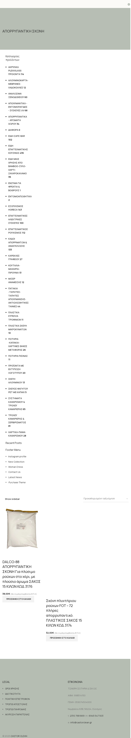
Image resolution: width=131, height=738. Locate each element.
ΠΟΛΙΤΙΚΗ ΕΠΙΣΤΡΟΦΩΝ (17, 698)
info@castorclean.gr (81, 722)
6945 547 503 (96, 715)
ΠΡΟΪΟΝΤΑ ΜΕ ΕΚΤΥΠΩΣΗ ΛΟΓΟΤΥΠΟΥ (16, 369)
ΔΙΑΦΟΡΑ (13, 129)
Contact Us (14, 471)
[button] (18, 599)
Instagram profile (17, 456)
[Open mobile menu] (4, 4)
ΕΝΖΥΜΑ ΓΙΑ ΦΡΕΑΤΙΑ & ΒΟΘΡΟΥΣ (14, 187)
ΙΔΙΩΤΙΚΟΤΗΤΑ (12, 693)
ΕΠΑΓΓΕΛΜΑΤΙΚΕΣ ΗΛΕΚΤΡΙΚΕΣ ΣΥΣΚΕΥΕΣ (17, 219)
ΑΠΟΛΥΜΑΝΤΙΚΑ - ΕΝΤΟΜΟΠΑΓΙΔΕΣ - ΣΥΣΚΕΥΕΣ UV (17, 107)
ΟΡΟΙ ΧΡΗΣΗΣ (12, 688)
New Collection (16, 461)
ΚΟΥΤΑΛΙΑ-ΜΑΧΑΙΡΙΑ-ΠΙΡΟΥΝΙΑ (14, 269)
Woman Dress (15, 466)
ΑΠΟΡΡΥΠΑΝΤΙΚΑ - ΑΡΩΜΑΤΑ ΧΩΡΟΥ (17, 120)
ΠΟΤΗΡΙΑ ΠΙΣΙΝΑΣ (18, 355)
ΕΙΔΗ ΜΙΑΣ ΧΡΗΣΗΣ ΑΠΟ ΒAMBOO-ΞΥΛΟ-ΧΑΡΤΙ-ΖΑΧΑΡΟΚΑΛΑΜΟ (17, 166)
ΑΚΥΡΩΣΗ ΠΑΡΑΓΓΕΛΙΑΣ (17, 714)
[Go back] (6, 25)
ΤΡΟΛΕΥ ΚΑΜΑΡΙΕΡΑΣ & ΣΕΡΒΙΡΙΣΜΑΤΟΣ (17, 419)
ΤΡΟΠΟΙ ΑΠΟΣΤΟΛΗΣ (16, 704)
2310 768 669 (77, 715)
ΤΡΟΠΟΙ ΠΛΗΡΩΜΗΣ (15, 709)
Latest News (15, 477)
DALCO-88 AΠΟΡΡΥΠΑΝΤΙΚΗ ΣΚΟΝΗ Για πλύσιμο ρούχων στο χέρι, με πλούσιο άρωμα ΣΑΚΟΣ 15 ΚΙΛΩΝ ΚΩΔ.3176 (21, 574)
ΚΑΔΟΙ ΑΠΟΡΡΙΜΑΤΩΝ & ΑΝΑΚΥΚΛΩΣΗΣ (17, 242)
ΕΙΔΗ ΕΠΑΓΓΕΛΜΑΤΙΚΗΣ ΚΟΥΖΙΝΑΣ (18, 149)
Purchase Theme (16, 482)
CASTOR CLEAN (19, 736)
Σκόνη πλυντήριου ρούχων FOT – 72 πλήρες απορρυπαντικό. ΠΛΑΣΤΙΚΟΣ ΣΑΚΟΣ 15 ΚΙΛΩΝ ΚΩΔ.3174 (64, 613)
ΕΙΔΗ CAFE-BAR (16, 135)
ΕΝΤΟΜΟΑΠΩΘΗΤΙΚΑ (20, 196)
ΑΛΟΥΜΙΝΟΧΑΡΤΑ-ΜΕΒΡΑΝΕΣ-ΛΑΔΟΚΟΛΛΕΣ (18, 84)
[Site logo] (65, 3)
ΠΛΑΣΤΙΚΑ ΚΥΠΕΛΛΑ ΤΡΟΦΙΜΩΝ (14, 316)
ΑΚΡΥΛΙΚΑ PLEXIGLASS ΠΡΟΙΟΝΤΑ (14, 71)
